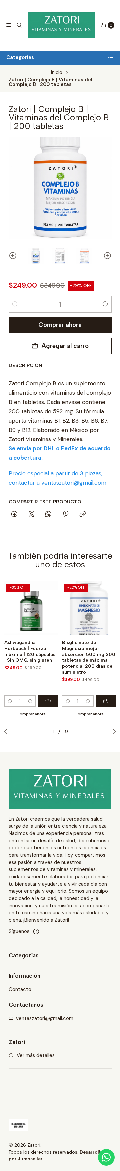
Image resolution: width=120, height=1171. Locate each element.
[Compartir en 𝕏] (31, 514)
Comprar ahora (60, 325)
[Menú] (8, 25)
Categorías (20, 57)
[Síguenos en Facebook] (36, 931)
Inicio (56, 72)
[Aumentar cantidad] (105, 304)
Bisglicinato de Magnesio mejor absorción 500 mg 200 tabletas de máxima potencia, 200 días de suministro (88, 657)
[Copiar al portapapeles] (83, 514)
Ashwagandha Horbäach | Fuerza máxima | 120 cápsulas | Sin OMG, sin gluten (29, 651)
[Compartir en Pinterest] (66, 514)
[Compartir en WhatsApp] (48, 514)
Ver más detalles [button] (36, 1055)
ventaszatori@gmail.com (44, 1018)
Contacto (20, 989)
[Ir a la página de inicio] (61, 25)
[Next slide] (107, 256)
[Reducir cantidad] (15, 304)
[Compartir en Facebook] (14, 514)
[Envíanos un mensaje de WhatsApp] (106, 1157)
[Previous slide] (14, 256)
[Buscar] (19, 25)
